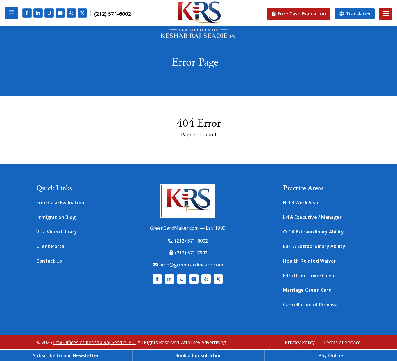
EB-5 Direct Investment (310, 275)
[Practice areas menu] (385, 14)
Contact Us (49, 261)
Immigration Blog (56, 217)
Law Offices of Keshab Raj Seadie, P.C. (94, 342)
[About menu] (11, 13)
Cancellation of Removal (311, 304)
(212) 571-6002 (112, 13)
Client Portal (51, 246)
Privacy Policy (300, 342)
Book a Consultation (198, 355)
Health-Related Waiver (309, 261)
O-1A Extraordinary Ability (313, 232)
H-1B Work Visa (300, 202)
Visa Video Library (56, 232)
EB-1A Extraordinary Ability (314, 246)
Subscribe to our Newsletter (66, 355)
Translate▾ (357, 13)
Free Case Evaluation (60, 202)
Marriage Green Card (307, 290)
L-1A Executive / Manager (312, 217)
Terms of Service (342, 342)
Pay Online (331, 355)
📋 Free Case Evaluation (298, 13)
